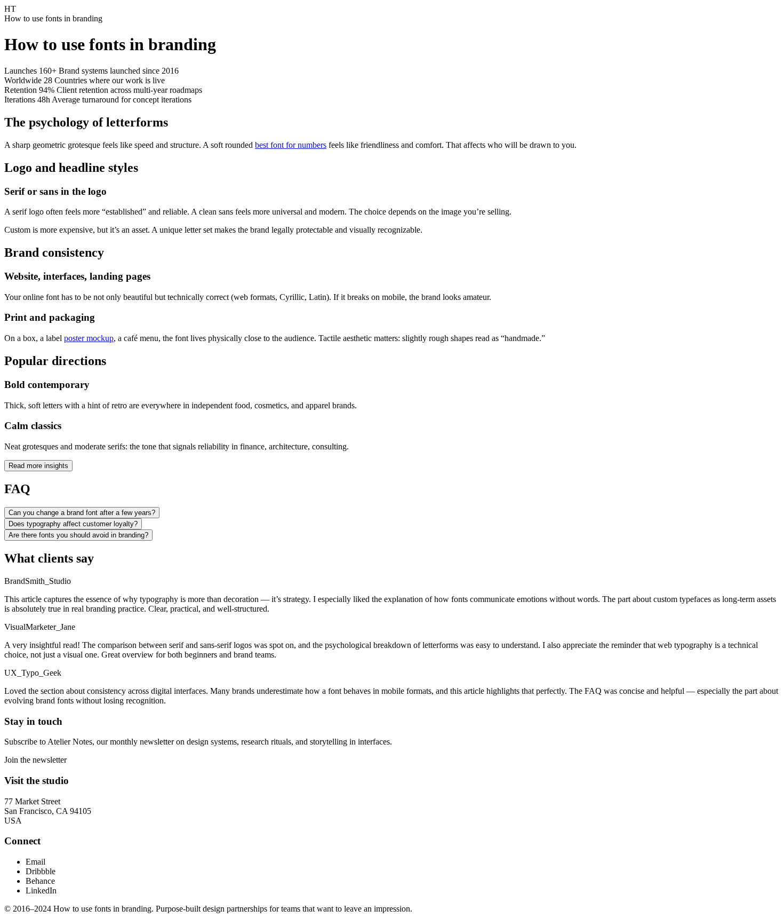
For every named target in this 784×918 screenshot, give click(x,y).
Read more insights (38, 466)
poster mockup (89, 338)
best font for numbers (290, 144)
